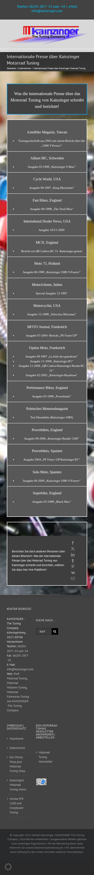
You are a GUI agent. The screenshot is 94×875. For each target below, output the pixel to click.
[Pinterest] (73, 567)
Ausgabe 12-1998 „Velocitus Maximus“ (51, 314)
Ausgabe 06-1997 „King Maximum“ (51, 187)
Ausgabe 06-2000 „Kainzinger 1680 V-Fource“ (52, 480)
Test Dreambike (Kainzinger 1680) (51, 417)
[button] (8, 867)
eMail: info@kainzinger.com (54, 8)
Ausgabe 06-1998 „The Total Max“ (51, 209)
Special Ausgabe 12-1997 (51, 293)
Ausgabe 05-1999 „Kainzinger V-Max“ (52, 166)
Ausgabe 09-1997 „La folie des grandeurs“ (51, 356)
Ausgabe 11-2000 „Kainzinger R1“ (51, 361)
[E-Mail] (73, 578)
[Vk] (73, 572)
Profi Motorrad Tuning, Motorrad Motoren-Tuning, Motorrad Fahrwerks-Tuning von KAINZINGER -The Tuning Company (18, 692)
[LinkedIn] (73, 555)
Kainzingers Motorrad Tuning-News (18, 784)
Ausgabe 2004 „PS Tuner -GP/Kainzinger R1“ (51, 459)
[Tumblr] (73, 561)
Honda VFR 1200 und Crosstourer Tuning (17, 805)
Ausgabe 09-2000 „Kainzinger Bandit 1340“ (51, 438)
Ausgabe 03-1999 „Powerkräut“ (51, 396)
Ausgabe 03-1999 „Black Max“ (51, 501)
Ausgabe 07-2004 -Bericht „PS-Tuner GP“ (52, 335)
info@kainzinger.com (20, 669)
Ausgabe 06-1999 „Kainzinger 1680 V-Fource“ (52, 272)
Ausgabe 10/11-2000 (52, 230)
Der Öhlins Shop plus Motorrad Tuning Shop (17, 764)
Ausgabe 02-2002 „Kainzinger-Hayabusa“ (52, 375)
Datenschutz (17, 748)
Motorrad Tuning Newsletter (45, 757)
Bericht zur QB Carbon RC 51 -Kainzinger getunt (51, 251)
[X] (73, 549)
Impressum (17, 738)
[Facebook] (73, 543)
